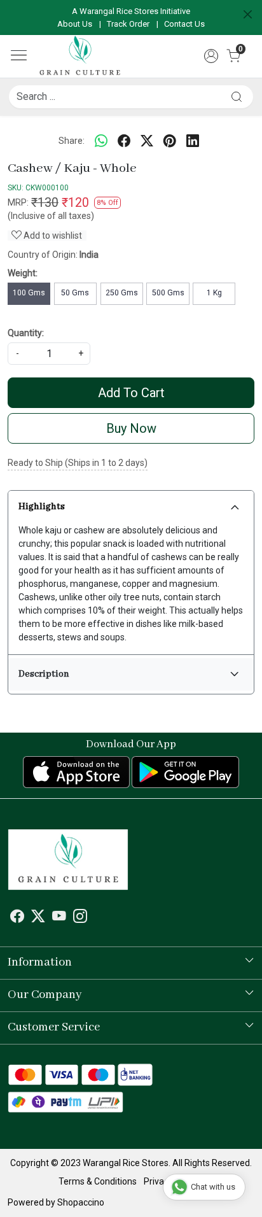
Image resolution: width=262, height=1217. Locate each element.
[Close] (247, 14)
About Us (74, 24)
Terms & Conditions (98, 1181)
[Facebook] (17, 917)
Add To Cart (131, 392)
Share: (72, 141)
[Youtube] (59, 917)
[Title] (236, 96)
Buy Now (131, 428)
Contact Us (184, 24)
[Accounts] (211, 56)
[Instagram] (80, 917)
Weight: (23, 273)
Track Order (128, 24)
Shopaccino (80, 1202)
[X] (38, 917)
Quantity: (26, 333)
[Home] (80, 56)
